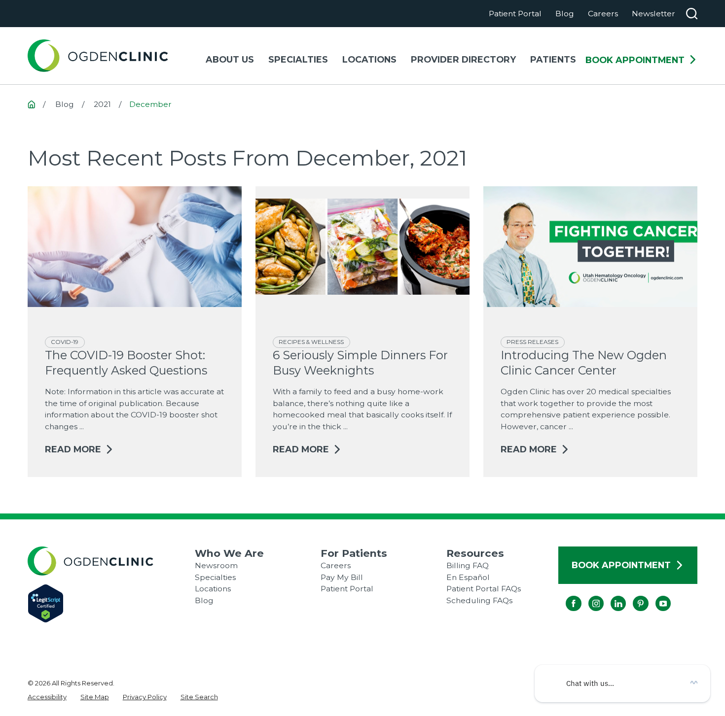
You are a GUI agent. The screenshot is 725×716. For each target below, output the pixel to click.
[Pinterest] (633, 595)
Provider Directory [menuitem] (463, 59)
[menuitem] (47, 697)
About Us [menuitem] (230, 59)
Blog (564, 13)
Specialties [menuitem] (298, 59)
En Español (468, 577)
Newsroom (216, 565)
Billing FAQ (467, 565)
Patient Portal (515, 13)
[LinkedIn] (610, 595)
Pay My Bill (342, 577)
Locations (213, 588)
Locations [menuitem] (369, 59)
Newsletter (653, 13)
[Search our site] (692, 14)
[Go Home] (32, 104)
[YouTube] (655, 595)
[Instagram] (588, 595)
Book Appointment (635, 60)
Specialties (215, 577)
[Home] (98, 55)
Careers (603, 13)
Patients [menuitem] (553, 59)
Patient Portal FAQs (483, 588)
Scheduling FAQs (479, 600)
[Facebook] (566, 595)
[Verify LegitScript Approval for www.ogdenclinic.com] (111, 603)
